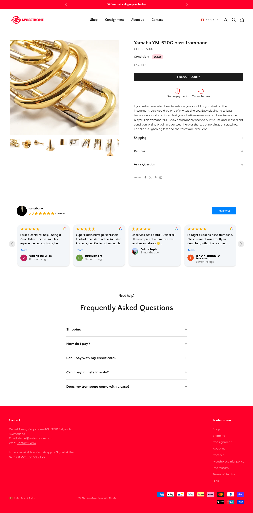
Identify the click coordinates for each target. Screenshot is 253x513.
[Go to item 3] (39, 142)
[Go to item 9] (110, 147)
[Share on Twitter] (150, 177)
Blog (216, 481)
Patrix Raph (149, 249)
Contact (157, 20)
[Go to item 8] (98, 145)
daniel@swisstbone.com (34, 438)
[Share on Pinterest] (155, 177)
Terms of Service (224, 474)
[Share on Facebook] (145, 177)
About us (137, 20)
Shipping (219, 435)
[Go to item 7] (86, 143)
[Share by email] (160, 177)
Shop (94, 20)
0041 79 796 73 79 (33, 456)
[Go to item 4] (50, 145)
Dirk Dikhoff (93, 256)
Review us (224, 211)
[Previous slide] (12, 244)
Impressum (221, 468)
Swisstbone (35, 208)
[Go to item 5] (62, 142)
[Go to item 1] (15, 143)
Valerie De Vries (40, 256)
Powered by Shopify (107, 498)
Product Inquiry (188, 77)
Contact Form (26, 443)
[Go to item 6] (74, 142)
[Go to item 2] (27, 144)
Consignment (114, 20)
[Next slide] (241, 244)
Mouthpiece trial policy (228, 461)
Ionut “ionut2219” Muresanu (208, 257)
